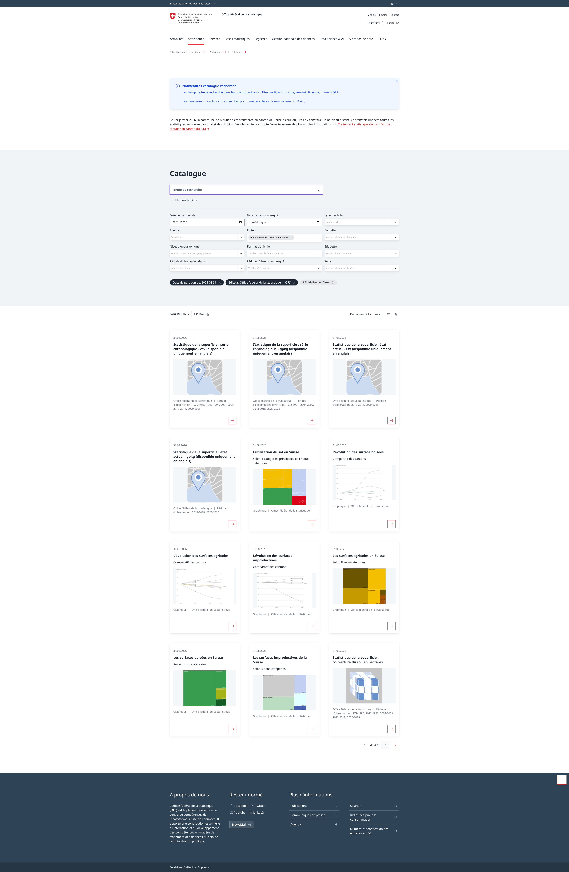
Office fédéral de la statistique (242, 14)
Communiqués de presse (307, 815)
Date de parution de (182, 215)
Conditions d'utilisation (183, 867)
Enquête (330, 230)
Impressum (204, 867)
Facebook (240, 806)
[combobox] (361, 222)
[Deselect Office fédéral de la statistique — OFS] (291, 237)
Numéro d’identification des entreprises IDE (369, 831)
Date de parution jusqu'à (262, 215)
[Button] (232, 420)
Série (327, 261)
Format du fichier (259, 246)
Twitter (260, 806)
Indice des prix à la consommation (363, 817)
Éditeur (252, 230)
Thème (174, 230)
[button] (176, 39)
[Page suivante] (395, 745)
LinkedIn (259, 812)
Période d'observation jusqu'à (265, 261)
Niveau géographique (184, 246)
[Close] (396, 80)
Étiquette (330, 246)
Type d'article (333, 215)
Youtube (240, 812)
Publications (298, 806)
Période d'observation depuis (188, 261)
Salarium (356, 806)
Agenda (295, 824)
